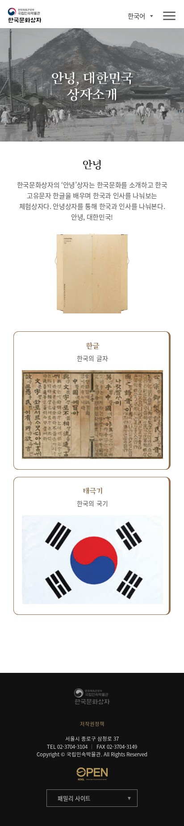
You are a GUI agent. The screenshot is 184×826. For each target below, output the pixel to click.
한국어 (136, 16)
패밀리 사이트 (74, 798)
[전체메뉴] (169, 16)
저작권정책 (92, 724)
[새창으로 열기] (92, 773)
